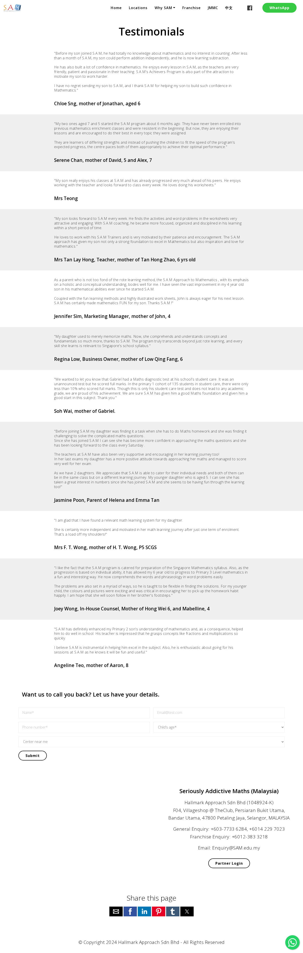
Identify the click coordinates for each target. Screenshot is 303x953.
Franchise (191, 8)
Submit (33, 755)
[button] (116, 911)
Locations (138, 8)
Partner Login (229, 863)
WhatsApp (279, 7)
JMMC (213, 8)
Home (116, 8)
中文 (229, 8)
